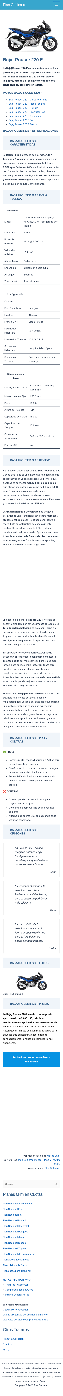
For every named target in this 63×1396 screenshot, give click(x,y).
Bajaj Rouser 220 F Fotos (22, 120)
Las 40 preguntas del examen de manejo (25, 1314)
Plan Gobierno (14, 4)
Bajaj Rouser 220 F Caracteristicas (28, 99)
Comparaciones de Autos (19, 1289)
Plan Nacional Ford (13, 1209)
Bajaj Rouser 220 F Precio (23, 124)
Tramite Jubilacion (13, 1338)
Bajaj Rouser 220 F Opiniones (25, 116)
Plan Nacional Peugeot (15, 1231)
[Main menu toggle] (56, 4)
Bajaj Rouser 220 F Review (23, 107)
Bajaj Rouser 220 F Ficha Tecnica (27, 103)
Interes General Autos (17, 1294)
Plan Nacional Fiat (13, 1214)
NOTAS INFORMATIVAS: (16, 1279)
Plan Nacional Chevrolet (16, 1226)
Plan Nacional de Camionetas (19, 1254)
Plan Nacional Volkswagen (17, 1203)
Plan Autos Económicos (16, 1259)
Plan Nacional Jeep (13, 1237)
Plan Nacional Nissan (14, 1242)
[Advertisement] (31, 582)
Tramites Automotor (16, 1284)
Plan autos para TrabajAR (17, 1270)
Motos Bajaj (53, 1155)
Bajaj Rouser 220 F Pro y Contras (27, 111)
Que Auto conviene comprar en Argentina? (26, 1319)
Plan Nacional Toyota (14, 1248)
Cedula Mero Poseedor (15, 1309)
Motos (6, 1350)
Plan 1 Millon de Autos (15, 1265)
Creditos (8, 1344)
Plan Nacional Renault (15, 1220)
